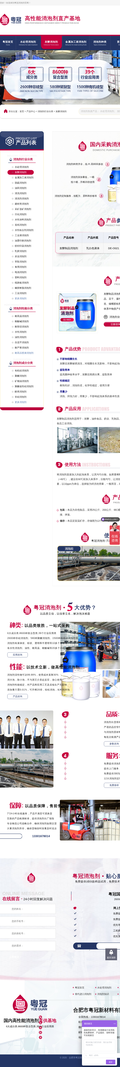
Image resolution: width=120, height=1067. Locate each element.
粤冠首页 (79, 987)
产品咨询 (17, 696)
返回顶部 (111, 957)
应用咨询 (17, 655)
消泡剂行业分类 (45, 111)
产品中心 (30, 111)
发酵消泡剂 (61, 111)
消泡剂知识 (103, 994)
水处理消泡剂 (104, 987)
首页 (22, 111)
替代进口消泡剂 (83, 994)
